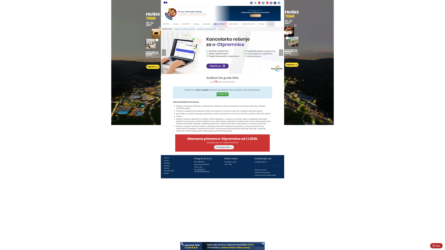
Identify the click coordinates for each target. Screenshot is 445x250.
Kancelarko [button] (233, 24)
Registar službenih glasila (185, 29)
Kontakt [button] (261, 24)
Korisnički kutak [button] (248, 24)
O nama (176, 24)
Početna (166, 24)
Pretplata (167, 166)
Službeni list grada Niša (206, 29)
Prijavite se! (222, 94)
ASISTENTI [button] (221, 24)
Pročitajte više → (224, 147)
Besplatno (186, 24)
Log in (270, 24)
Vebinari (166, 168)
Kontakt (166, 173)
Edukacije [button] (206, 24)
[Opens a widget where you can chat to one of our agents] (436, 246)
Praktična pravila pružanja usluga (265, 175)
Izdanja (196, 24)
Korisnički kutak (169, 171)
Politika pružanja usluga (262, 172)
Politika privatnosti (260, 170)
